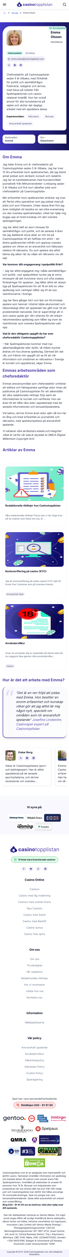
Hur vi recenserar (34, 984)
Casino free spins (34, 934)
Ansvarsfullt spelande (34, 1047)
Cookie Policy (34, 1073)
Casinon (34, 889)
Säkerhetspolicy (34, 1060)
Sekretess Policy (35, 1066)
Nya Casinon (34, 908)
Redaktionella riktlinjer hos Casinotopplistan (32, 505)
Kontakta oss (34, 997)
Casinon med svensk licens (34, 902)
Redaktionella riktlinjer (34, 978)
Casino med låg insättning (34, 895)
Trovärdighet (34, 965)
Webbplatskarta (34, 1022)
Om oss (15, 13)
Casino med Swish (34, 914)
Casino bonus (34, 927)
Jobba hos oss (34, 991)
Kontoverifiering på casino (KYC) (26, 571)
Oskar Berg (25, 752)
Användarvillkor (15, 643)
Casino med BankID (34, 921)
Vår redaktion (34, 971)
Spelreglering (34, 1079)
